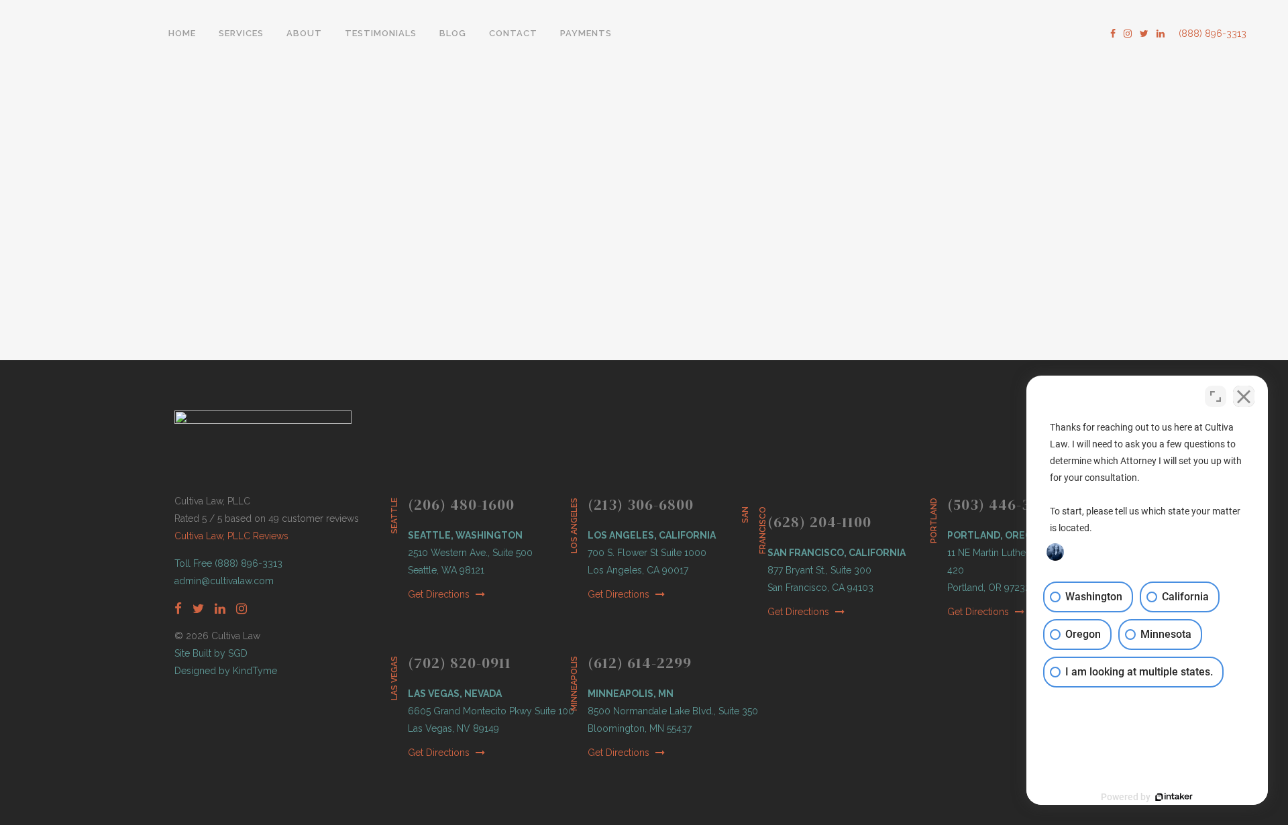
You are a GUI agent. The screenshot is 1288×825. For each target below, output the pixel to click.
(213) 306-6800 (641, 504)
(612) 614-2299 (640, 663)
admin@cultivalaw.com (224, 580)
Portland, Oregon (997, 535)
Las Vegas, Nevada (455, 693)
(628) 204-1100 (819, 522)
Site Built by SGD (211, 653)
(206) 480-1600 (461, 504)
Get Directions (440, 594)
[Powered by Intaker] (1174, 797)
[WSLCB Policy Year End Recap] (320, 73)
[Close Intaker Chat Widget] (1243, 396)
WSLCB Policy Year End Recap (275, 166)
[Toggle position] (1215, 396)
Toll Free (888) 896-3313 (228, 563)
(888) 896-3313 (1212, 33)
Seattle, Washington (465, 535)
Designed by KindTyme (225, 670)
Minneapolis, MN (631, 693)
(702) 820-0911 (459, 663)
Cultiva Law (241, 318)
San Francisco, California (836, 552)
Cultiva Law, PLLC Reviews (231, 536)
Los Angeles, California (652, 535)
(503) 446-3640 (1002, 504)
